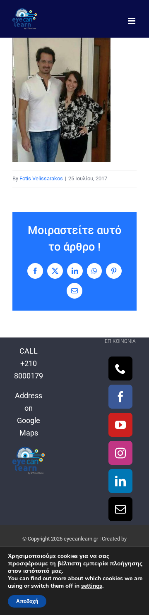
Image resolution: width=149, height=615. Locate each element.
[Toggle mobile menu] (132, 21)
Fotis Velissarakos (41, 178)
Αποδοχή (27, 601)
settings (91, 586)
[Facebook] (120, 397)
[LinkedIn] (120, 481)
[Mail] (120, 509)
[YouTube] (120, 425)
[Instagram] (120, 453)
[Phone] (120, 368)
